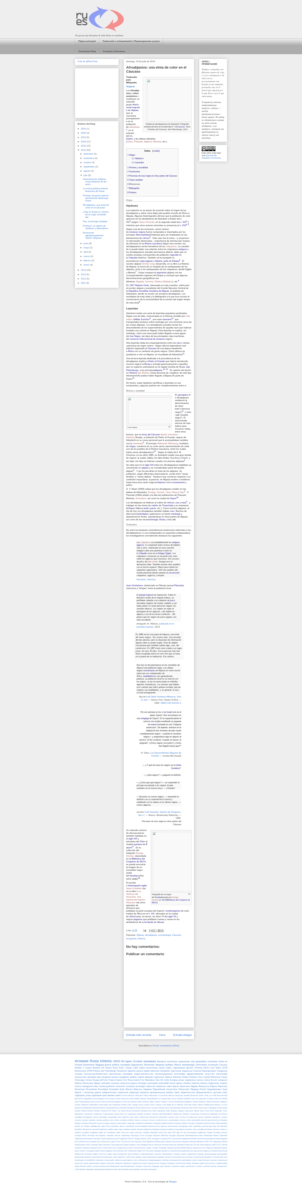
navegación (87, 1086)
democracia (88, 1083)
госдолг (183, 1154)
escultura (105, 1123)
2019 (84, 137)
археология (198, 1151)
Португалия (183, 1089)
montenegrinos (172, 911)
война (142, 1068)
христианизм (108, 1095)
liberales (224, 1126)
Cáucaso (181, 127)
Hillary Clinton (155, 1102)
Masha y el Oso (221, 1105)
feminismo (171, 1123)
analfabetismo (149, 676)
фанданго (90, 1169)
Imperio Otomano (213, 1102)
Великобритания (191, 1135)
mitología (155, 1129)
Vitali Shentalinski (165, 1114)
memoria (140, 1129)
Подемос (132, 1145)
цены (131, 1169)
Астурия (148, 1135)
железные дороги (92, 1092)
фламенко (109, 1169)
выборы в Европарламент (143, 1154)
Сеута (99, 1148)
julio (86, 175)
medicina (126, 1129)
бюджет (95, 1154)
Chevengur (79, 1080)
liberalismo (79, 1129)
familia (164, 1123)
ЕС (133, 1139)
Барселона (137, 1064)
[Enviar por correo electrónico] (150, 930)
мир (99, 1077)
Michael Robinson (99, 1108)
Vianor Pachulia (146, 222)
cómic (188, 1120)
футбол (189, 1068)
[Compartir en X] (156, 930)
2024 (84, 128)
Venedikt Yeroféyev (144, 1114)
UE (161, 1080)
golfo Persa (106, 1126)
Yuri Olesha (222, 1114)
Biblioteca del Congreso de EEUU (136, 860)
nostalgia (200, 1129)
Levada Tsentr (148, 1105)
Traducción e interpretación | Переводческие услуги (131, 41)
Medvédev (88, 1108)
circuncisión (173, 573)
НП (211, 1142)
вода (115, 1154)
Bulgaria (101, 1099)
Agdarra (148, 141)
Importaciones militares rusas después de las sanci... (94, 182)
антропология (175, 1151)
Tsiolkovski (98, 1114)
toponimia (161, 272)
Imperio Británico (199, 1102)
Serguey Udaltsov (178, 1111)
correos (152, 1120)
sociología (125, 1064)
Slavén (196, 1111)
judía (166, 261)
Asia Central (204, 1077)
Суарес (149, 1148)
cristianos (160, 482)
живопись (122, 1157)
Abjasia (134, 110)
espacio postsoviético (118, 1123)
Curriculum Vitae (87, 51)
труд (161, 1166)
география (127, 1074)
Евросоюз (222, 1086)
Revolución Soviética (140, 1111)
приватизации (221, 1163)
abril (86, 252)
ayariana (137, 844)
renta (123, 1132)
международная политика (158, 1160)
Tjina (168, 492)
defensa (78, 1083)
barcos (201, 1117)
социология (184, 1061)
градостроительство (143, 1074)
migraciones (213, 1083)
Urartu (116, 1114)
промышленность (204, 1092)
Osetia (103, 1111)
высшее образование (163, 1154)
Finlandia (186, 1099)
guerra (108, 1064)
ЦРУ (126, 1151)
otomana (166, 319)
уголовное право (178, 1166)
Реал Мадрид (142, 1145)
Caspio (224, 1077)
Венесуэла (204, 1086)
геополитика (151, 1068)
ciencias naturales (89, 1120)
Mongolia (110, 1108)
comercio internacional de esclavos (147, 339)
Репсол (151, 1145)
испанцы (189, 1157)
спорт (224, 1092)
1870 (164, 900)
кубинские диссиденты (124, 1160)
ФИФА (183, 1148)
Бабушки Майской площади (164, 1135)
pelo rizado (153, 562)
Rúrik (154, 1111)
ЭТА (143, 1151)
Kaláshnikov (94, 1105)
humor (173, 1083)
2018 (84, 141)
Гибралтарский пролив (84, 1139)
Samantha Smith (163, 1111)
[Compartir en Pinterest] (162, 930)
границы (200, 1154)
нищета (103, 1163)
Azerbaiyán (213, 1065)
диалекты (88, 1157)
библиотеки (79, 1154)
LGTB (224, 1068)
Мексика (193, 1142)
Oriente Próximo (93, 1111)
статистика (146, 1166)
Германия (223, 1135)
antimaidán (103, 1117)
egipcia (149, 261)
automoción (153, 1117)
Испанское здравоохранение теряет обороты (93, 235)
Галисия (197, 1071)
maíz (183, 502)
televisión (155, 1071)
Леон (144, 1142)
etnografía (131, 938)
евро (115, 1157)
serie (165, 1132)
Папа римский (117, 1145)
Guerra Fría (138, 1080)
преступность (210, 1163)
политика (212, 1061)
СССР (218, 1145)
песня (156, 1163)
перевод (150, 1163)
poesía (140, 1071)
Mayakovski (79, 1108)
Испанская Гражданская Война (184, 1139)
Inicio (162, 1034)
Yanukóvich (122, 1071)
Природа (194, 1089)
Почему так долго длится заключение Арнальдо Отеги (96, 198)
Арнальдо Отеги (137, 1135)
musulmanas (149, 670)
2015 (84, 150)
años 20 (178, 1117)
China (118, 1099)
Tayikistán (218, 1111)
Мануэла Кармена (142, 1089)
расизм (96, 1166)
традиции (155, 1166)
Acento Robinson (128, 1095)
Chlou (130, 141)
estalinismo (148, 1123)
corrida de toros (161, 1120)
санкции (138, 1166)
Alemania (177, 1077)
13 (167, 369)
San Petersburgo (108, 1071)
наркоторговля (204, 1160)
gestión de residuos (82, 1126)
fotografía (199, 1123)
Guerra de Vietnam (129, 1102)
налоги (195, 1160)
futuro (213, 1123)
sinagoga (145, 718)
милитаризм (186, 1160)
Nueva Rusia (112, 1068)
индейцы (160, 1157)
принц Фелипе (80, 1166)
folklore (185, 1123)
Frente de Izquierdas (198, 1099)
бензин (224, 1151)
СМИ (213, 1145)
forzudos (191, 1123)
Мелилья (200, 1142)
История (126, 1061)
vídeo (169, 1086)
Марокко (185, 1142)
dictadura (223, 1120)
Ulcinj (132, 916)
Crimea (88, 1080)
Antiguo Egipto (164, 553)
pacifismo (110, 1086)
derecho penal (206, 1120)
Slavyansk (189, 1111)
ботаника (88, 1154)
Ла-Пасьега (125, 1142)
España (180, 1099)
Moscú (177, 1064)
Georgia (154, 519)
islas (190, 1126)
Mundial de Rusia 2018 (136, 1108)
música (78, 1086)
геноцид (176, 1154)
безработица (216, 1151)
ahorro (95, 1117)
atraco (136, 1117)
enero (87, 264)
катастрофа (221, 1074)
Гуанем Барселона (108, 1139)
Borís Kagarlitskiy (85, 1099)
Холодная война (93, 1151)
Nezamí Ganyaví (151, 1108)
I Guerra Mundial (174, 1102)
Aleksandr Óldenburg (167, 443)
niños (95, 1086)
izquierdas (197, 1126)
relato (118, 1132)
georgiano (183, 394)
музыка (114, 1077)
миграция (91, 1077)
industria (195, 1083)
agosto (87, 171)
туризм (140, 1077)
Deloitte (136, 1099)
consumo (144, 1120)
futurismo (207, 1123)
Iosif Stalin (151, 696)
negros (142, 232)
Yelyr (181, 492)
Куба (122, 1089)
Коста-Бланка (80, 1142)
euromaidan (152, 1083)
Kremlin (123, 1105)
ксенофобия (90, 1160)
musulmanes (178, 482)
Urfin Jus (123, 1114)
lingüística (103, 1129)
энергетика (159, 1077)
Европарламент (209, 1071)
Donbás (78, 1068)
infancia (203, 1083)
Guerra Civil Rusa (124, 1080)
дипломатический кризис (103, 1157)
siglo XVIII (172, 1132)
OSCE (195, 1108)
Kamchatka (103, 1105)
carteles (224, 1117)
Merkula (157, 141)
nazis (195, 1129)
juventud (205, 1126)
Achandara (140, 498)
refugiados (94, 1132)
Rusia (147, 364)
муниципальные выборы (161, 1092)
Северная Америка (89, 1148)
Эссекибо (150, 1151)
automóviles (163, 1117)
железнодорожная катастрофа (170, 1074)
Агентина (91, 1135)
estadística (139, 1123)
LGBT (129, 1105)
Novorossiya (80, 1071)
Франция (217, 1148)
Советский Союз (109, 1148)
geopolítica (201, 1061)
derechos (216, 1120)
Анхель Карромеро (122, 1135)
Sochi (202, 1111)
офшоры (118, 1163)
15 (155, 451)
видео (109, 1154)
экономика (149, 1061)
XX (141, 841)
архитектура (115, 1074)
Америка (110, 1135)
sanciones (138, 1132)
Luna (164, 1105)
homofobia (130, 1126)
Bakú (77, 1099)
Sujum (173, 498)
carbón (154, 505)
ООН (88, 1145)
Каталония (88, 1064)
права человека (192, 1163)
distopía (78, 1123)
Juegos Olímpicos (82, 1105)
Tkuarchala (167, 505)
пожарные (171, 1163)
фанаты (83, 1169)
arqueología (112, 1117)
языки (118, 1095)
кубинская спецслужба (104, 1160)
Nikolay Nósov (164, 1108)
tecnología (140, 1086)
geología (224, 1123)
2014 (84, 270)
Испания (81, 1061)
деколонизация (211, 1154)
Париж (125, 1145)
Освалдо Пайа (96, 1145)
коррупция (134, 1092)
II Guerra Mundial (91, 1068)
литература (143, 1160)
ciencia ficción (210, 1080)
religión (146, 1071)
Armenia (198, 1068)
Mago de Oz (172, 1105)
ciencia (199, 1080)
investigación (183, 1126)
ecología (84, 1123)
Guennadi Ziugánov (113, 1102)
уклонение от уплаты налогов (197, 1166)
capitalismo (216, 1117)
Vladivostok (177, 1114)
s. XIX (183, 222)
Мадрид (99, 1064)
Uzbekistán (131, 1114)
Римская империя (176, 1145)
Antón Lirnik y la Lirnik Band (210, 1095)
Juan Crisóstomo (134, 585)
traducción (150, 1086)
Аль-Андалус (100, 1135)
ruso (172, 511)
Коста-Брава (91, 1142)
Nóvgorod (184, 1108)
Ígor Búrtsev (143, 373)
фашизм (149, 1077)
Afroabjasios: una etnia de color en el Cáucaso (96, 206)
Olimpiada (212, 1108)
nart (179, 343)
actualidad (78, 1117)
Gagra (132, 446)
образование (179, 1068)
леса (136, 1160)
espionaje (131, 1123)
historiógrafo (134, 885)
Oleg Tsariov (203, 1108)
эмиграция (152, 1169)
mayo (87, 247)
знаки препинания (149, 1157)
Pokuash (138, 141)
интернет (168, 1157)
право (201, 1163)
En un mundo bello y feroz (166, 1099)
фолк (116, 1169)
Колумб (217, 1139)
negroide (174, 255)
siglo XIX (149, 465)
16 (177, 497)
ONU (191, 1108)
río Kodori (129, 137)
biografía (208, 1117)
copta (142, 261)
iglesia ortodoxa (183, 1083)
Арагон (175, 1086)
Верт (201, 1135)
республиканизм (112, 1166)
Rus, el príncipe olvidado (95, 221)
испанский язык (178, 1157)
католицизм (79, 1160)
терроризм (80, 1095)
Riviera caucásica (153, 243)
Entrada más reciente (138, 1034)
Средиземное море (124, 1148)
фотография (124, 1169)
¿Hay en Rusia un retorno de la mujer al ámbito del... (96, 214)
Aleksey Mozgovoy (175, 1095)
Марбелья (151, 1142)
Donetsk (143, 1099)
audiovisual (144, 1117)
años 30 (185, 1117)
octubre (88, 162)
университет (222, 1166)
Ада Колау (176, 1071)
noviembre (89, 158)
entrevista (124, 1083)
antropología (164, 935)
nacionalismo (180, 1129)
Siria (157, 1080)
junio (86, 243)
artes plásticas (123, 1117)
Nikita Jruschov (142, 319)
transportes (165, 1071)
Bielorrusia (215, 1077)
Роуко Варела (205, 1145)
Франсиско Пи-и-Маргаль (203, 1148)
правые (133, 1077)
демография (222, 1154)
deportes (132, 1071)
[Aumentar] (169, 427)
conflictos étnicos (133, 1120)
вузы (130, 1154)
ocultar (156, 151)
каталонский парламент (203, 1157)
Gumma (149, 281)
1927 (131, 285)
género (122, 1126)
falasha (158, 261)
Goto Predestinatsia (82, 1102)
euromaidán (164, 1083)
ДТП (118, 1139)
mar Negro (135, 336)
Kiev (110, 1105)
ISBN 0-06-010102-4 (171, 703)
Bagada (140, 281)
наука (86, 1163)
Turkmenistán (108, 1114)
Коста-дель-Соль (113, 1142)
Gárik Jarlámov (143, 1102)
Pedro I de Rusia (118, 1111)
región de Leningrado (106, 1132)
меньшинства (175, 1160)
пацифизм (124, 1077)
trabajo (209, 1132)
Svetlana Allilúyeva (166, 696)
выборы (169, 1064)
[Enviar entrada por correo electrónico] (144, 930)
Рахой (203, 1089)
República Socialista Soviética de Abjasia (149, 291)
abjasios (158, 370)
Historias (151, 579)
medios (133, 1129)
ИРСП (169, 1139)
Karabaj (158, 897)
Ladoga (135, 1105)
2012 (84, 278)
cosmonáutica (173, 1120)
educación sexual (95, 1123)
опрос (177, 1092)
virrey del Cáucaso (150, 434)
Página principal (87, 41)
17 (133, 847)
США (135, 1068)
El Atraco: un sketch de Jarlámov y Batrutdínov (95, 227)
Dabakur (168, 281)
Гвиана (216, 1135)
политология (180, 1163)
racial (128, 107)
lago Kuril (216, 1126)
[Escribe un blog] (153, 930)
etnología (142, 1083)
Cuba (131, 1099)
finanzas (178, 1123)
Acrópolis (148, 922)
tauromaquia (191, 1132)
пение (144, 1163)
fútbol (218, 1123)
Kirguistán (116, 1105)
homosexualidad (140, 1126)
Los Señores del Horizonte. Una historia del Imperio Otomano (135, 897)
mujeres (223, 1083)
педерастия (136, 1163)
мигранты (144, 1092)
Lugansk (158, 1105)
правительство (188, 1092)
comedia (123, 1120)
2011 (83, 283)
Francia (112, 1080)
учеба (77, 1169)
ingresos (163, 1126)
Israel (169, 712)
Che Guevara (110, 1099)
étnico (136, 104)
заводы (138, 1157)
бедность (207, 1151)
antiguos (182, 249)
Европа (213, 1086)
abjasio (145, 467)
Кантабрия (103, 1089)
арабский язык (187, 1151)
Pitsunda (178, 585)
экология (144, 1169)
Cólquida (133, 257)
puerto (153, 508)
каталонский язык (220, 1157)
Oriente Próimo (81, 1111)
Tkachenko (88, 1114)
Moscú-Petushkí (120, 1108)
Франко (189, 1148)
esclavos (133, 232)
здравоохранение (195, 1074)
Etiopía (175, 261)
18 (139, 878)
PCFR (108, 1111)
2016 (84, 145)
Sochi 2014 (209, 1111)
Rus (150, 1111)
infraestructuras (154, 1126)
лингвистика (80, 1077)
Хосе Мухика (118, 1151)
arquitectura (190, 1080)
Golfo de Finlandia (220, 1099)
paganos (138, 919)
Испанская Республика (86, 1089)
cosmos (183, 1120)
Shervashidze (142, 234)
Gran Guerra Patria (98, 1102)
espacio (133, 1083)
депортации (79, 1157)
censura (78, 1120)
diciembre (89, 154)
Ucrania (137, 1061)
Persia (128, 1111)
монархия (106, 1077)
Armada (224, 1095)
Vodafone (186, 1114)
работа (89, 1166)
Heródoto (141, 579)
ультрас (213, 1166)
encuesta (115, 1083)
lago (210, 1126)
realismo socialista (82, 1132)
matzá (153, 724)
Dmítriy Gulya (148, 263)
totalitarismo (201, 1132)
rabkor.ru (223, 1129)
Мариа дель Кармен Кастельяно (168, 1142)
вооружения (122, 1154)
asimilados (143, 514)
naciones (188, 1129)
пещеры (163, 1163)
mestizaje (175, 514)
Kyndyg (151, 492)
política (115, 1064)
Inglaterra (223, 1102)
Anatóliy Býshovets (191, 1095)
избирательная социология (115, 1092)
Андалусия (187, 1071)
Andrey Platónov (189, 1077)
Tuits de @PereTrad (87, 61)
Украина (170, 1148)
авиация (157, 1151)
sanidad (146, 1132)
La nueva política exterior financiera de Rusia (95, 189)
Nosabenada (175, 1108)
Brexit (95, 1099)
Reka (174, 492)
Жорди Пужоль (141, 1139)
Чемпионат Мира (135, 1151)
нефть (169, 1068)
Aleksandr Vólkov (142, 1095)
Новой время (80, 1145)
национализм (94, 1163)
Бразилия (180, 1135)
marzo (87, 256)
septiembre (89, 166)
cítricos (146, 238)
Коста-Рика (101, 1142)
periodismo (208, 1129)
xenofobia (216, 1132)
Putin (121, 1068)
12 (164, 369)
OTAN (89, 1071)
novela (102, 1086)
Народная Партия (220, 1142)
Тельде (155, 1148)
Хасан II (83, 1151)
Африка (194, 1086)
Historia (133, 373)
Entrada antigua (182, 1034)
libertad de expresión (91, 1129)
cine (111, 1120)
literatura (161, 1061)
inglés (144, 885)
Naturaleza (150, 1080)
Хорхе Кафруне (106, 1151)
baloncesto (193, 1117)
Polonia (96, 1071)
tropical (149, 595)
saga (132, 1132)
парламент (127, 1163)
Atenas (160, 922)
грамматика (191, 1154)
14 (133, 378)
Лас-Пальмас (136, 1142)
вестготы (102, 1154)
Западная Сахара (159, 1139)
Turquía (128, 1068)
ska (184, 1132)
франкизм (97, 1095)
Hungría (164, 1102)
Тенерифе (163, 1148)
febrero (87, 260)
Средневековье (214, 1089)
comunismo (201, 1064)
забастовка (130, 1157)
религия (102, 1166)
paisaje (142, 595)
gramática (115, 1126)
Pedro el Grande (156, 361)
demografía (196, 1120)
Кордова (224, 1139)
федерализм (100, 1169)
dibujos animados (102, 1083)
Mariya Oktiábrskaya (206, 1105)
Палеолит (107, 1145)
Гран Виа (96, 1139)
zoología (78, 1135)
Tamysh (160, 492)
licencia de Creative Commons (211, 156)
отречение (110, 1163)
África (131, 351)
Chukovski (124, 1099)
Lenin (141, 1105)
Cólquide (143, 553)
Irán (102, 1068)
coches (116, 1120)
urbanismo (161, 1086)
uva (177, 502)
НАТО (207, 1142)
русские (217, 1092)
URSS (116, 1061)
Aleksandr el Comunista (158, 1095)
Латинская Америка (154, 1064)
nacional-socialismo (166, 1129)
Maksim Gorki (142, 285)
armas (181, 1080)
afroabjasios (151, 935)
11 (183, 354)
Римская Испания (161, 1145)
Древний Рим (125, 1139)
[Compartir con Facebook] (159, 930)
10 (172, 318)
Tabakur (158, 281)
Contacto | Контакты (114, 51)
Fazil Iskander (152, 812)
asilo (131, 1117)
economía (172, 1061)
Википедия (208, 1135)
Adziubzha (134, 127)
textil (146, 508)
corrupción (222, 1080)
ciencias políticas (102, 1120)
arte (193, 1061)
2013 (84, 274)
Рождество (188, 1145)
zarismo (224, 1132)
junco (172, 600)
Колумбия (114, 1089)
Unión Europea (171, 1080)
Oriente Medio (222, 1108)
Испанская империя (206, 1139)
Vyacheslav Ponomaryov (200, 1114)
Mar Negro (193, 1105)
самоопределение (127, 1166)
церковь (137, 1169)
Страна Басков (139, 1148)
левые (162, 1068)
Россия (196, 1145)
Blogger (173, 1181)
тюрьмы (167, 1166)
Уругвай (177, 1148)
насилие (214, 1160)
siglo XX (172, 916)
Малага (129, 1089)
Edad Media (151, 1099)
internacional (172, 1126)
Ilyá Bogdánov (186, 1102)
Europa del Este (100, 1080)
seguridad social (156, 1132)
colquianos (171, 246)
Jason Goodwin (134, 888)
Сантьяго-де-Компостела (96, 1074)
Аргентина (185, 1086)
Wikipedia (214, 1114)
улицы (88, 1095)
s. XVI (182, 225)
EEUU (206, 1068)
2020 (84, 133)
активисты (165, 1151)
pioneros (216, 1129)
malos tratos (118, 1129)
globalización (96, 1126)
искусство (210, 1074)
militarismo (148, 1129)
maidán (110, 1129)
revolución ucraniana (125, 1086)
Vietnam (155, 1114)
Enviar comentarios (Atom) (166, 1045)
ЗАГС (149, 1139)
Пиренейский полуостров (165, 1089)
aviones (171, 1117)
